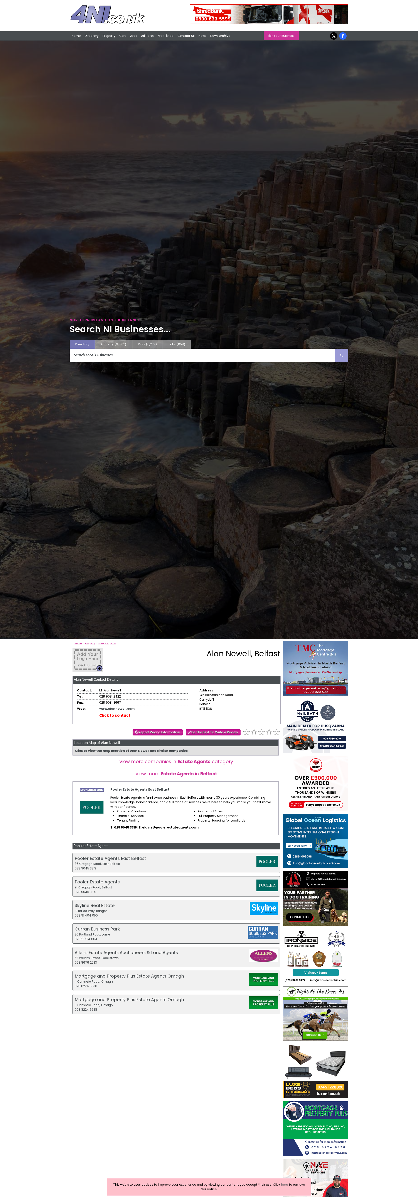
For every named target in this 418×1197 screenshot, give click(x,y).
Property (109, 36)
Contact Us (186, 36)
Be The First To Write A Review (214, 732)
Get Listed (166, 36)
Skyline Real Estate (95, 905)
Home (76, 36)
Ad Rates (147, 36)
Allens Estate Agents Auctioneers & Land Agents (126, 952)
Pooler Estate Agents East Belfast (139, 789)
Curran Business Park (97, 929)
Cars (122, 36)
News (202, 36)
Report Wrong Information (159, 732)
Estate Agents (107, 643)
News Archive (220, 36)
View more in (176, 774)
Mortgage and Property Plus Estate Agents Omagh (129, 976)
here (284, 1184)
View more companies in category (176, 761)
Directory (92, 36)
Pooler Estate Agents (97, 882)
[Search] (341, 355)
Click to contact (114, 715)
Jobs (133, 36)
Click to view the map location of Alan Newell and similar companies (131, 751)
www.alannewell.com (117, 708)
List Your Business (281, 36)
